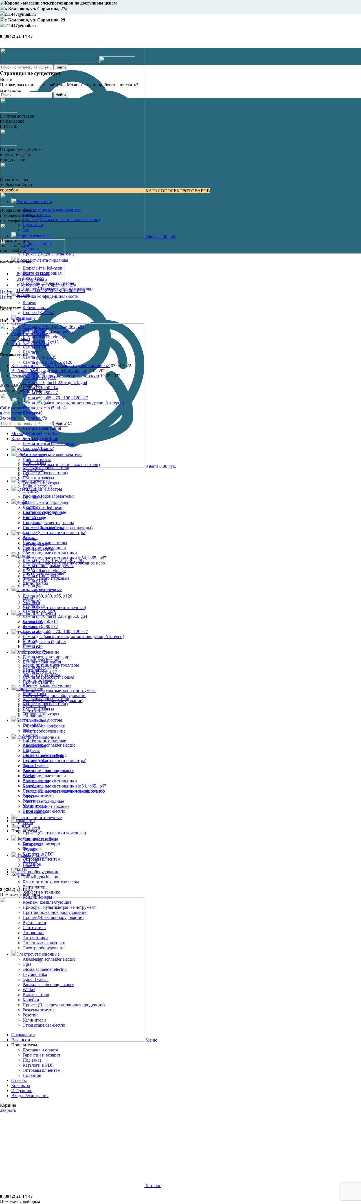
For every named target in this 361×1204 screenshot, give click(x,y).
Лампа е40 (33, 646)
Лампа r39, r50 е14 (40, 621)
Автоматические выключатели (52, 209)
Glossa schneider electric (45, 969)
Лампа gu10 (34, 606)
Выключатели (36, 994)
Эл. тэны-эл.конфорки (44, 726)
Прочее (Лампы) (38, 682)
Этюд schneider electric (44, 1025)
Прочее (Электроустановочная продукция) (64, 1004)
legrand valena (36, 979)
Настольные (34, 745)
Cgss (27, 964)
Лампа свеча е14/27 (41, 433)
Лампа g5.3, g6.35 (39, 357)
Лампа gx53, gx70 (39, 611)
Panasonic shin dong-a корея (48, 984)
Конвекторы (34, 693)
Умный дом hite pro (41, 876)
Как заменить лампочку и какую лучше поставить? (60, 365)
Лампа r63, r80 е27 (40, 626)
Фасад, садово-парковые (46, 806)
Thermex (31, 248)
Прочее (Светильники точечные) (54, 607)
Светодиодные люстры (45, 770)
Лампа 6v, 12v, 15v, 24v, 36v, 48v (53, 326)
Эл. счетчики (35, 937)
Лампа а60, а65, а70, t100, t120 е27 (55, 397)
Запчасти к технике (41, 892)
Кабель (29, 302)
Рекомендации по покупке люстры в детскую (55, 375)
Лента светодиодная (42, 512)
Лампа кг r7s (35, 418)
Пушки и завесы (38, 477)
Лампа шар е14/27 (40, 672)
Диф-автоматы (37, 459)
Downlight (32, 725)
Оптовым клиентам (41, 859)
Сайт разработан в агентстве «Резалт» (20, 410)
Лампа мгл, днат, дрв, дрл (47, 656)
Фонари (30, 849)
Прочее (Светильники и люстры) (54, 532)
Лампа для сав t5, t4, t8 (44, 407)
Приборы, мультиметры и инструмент (59, 690)
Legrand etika (35, 974)
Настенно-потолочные (44, 740)
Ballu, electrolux (37, 243)
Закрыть (8, 418)
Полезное (32, 1075)
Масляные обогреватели (46, 467)
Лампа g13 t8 (35, 347)
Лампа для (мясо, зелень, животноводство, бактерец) (73, 402)
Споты (29, 796)
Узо (26, 229)
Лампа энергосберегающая (48, 443)
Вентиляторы (36, 887)
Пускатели (33, 224)
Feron (28, 822)
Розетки (30, 1015)
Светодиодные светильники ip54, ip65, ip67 (64, 786)
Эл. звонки (33, 932)
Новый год (33, 517)
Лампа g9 (32, 601)
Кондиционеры (37, 897)
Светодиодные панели (44, 775)
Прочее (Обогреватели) (45, 472)
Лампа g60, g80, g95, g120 (47, 362)
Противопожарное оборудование (54, 695)
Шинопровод (35, 811)
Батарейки (33, 844)
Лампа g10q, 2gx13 (41, 575)
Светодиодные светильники (50, 552)
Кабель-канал (36, 307)
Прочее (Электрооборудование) (53, 917)
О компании (23, 318)
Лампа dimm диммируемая (48, 565)
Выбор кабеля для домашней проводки (48, 370)
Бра (26, 730)
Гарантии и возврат (30, 333)
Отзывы (19, 323)
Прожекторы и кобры (43, 755)
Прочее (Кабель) (38, 312)
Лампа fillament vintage (44, 336)
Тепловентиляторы (41, 713)
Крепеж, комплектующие (47, 685)
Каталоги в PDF (38, 1065)
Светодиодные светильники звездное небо (64, 791)
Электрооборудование (44, 731)
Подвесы (31, 750)
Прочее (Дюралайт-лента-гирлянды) (58, 527)
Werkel (29, 989)
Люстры (30, 735)
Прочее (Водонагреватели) (48, 254)
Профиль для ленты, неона (48, 522)
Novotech (31, 827)
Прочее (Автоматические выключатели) (61, 219)
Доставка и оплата (29, 328)
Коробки (31, 999)
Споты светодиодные (43, 801)
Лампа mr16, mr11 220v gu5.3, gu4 (55, 382)
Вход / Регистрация (30, 1095)
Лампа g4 (32, 352)
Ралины (30, 765)
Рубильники (34, 922)
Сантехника (34, 927)
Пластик (31, 865)
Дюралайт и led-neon (42, 268)
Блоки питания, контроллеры (51, 881)
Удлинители (34, 1020)
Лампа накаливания (42, 428)
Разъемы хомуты (38, 795)
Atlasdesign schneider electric (49, 745)
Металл (30, 860)
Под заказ (20, 338)
